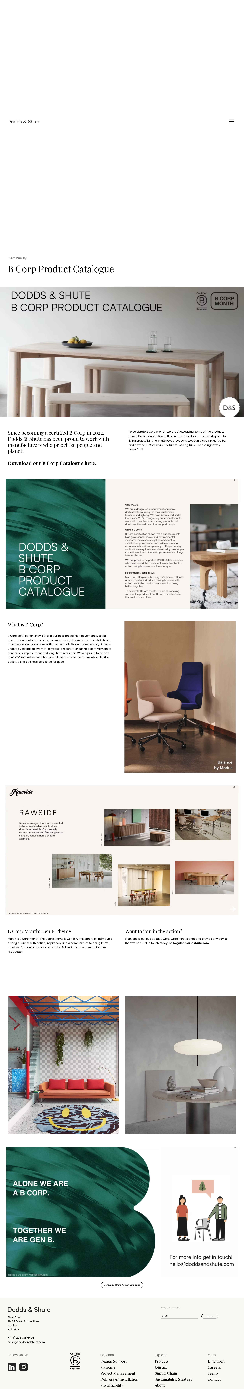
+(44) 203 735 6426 (21, 1338)
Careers (214, 1367)
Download (216, 1361)
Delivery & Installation (119, 1379)
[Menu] (232, 121)
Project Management (117, 1373)
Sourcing (107, 1367)
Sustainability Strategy (173, 1379)
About (160, 1384)
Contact (214, 1379)
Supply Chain (166, 1372)
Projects (161, 1360)
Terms (213, 1373)
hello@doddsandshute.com (189, 943)
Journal (161, 1366)
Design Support (113, 1361)
